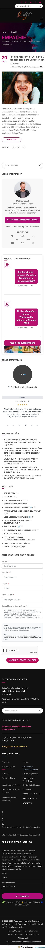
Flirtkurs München (15, 934)
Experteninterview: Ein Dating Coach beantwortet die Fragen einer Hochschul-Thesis (23, 469)
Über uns (5, 762)
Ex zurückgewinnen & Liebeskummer (20, 530)
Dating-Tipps (9, 493)
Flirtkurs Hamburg (32, 934)
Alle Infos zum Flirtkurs (22, 343)
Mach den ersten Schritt (22, 660)
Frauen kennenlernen (14, 504)
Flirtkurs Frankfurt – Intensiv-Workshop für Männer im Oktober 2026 (26, 317)
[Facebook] (13, 147)
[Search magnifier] (40, 6)
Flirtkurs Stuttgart (14, 931)
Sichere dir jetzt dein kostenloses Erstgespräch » (16, 728)
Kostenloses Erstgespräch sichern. (22, 220)
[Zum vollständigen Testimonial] (22, 374)
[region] (22, 396)
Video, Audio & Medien (13, 547)
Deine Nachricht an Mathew (14, 606)
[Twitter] (18, 147)
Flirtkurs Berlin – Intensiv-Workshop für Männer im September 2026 (26, 276)
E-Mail (4, 584)
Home (4, 32)
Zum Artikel (11, 140)
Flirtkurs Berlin (23, 938)
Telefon (5, 572)
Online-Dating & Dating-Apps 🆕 (18, 507)
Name (4, 561)
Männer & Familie (18, 67)
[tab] (7, 425)
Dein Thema (7, 595)
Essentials (9, 497)
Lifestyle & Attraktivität (15, 543)
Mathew (16, 63)
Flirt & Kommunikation (14, 500)
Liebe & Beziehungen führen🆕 (17, 517)
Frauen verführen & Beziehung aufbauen (22, 511)
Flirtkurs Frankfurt (31, 931)
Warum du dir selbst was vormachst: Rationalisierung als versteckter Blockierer (21, 461)
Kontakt (26, 762)
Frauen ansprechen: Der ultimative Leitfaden (23, 942)
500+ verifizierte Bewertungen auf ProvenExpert (21, 835)
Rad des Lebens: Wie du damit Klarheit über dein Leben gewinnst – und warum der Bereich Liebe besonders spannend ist (23, 450)
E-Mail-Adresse (8, 882)
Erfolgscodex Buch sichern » (14, 746)
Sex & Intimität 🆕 (12, 526)
